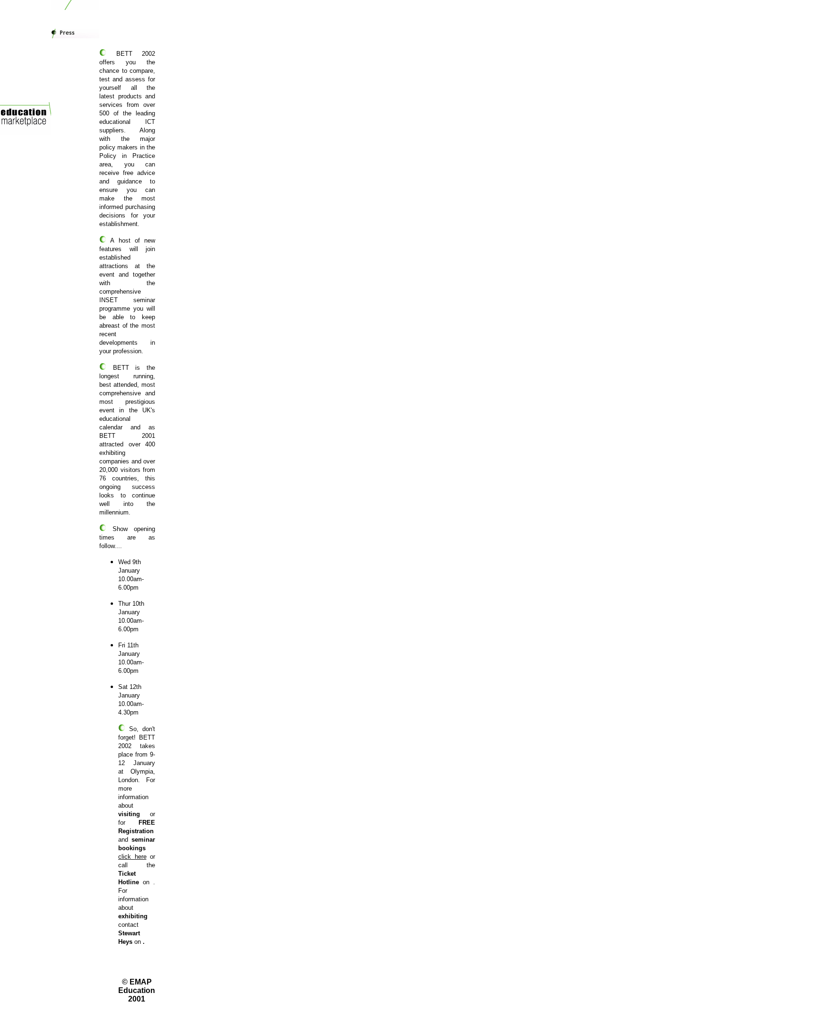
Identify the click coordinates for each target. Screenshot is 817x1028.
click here (132, 856)
